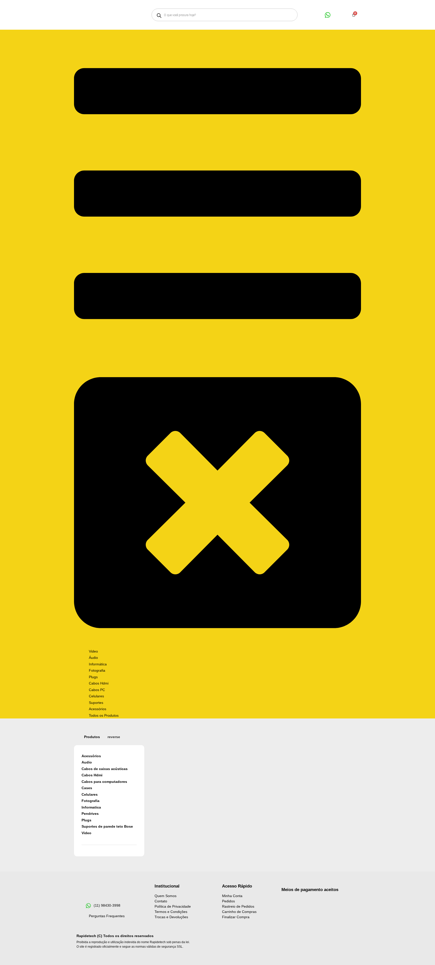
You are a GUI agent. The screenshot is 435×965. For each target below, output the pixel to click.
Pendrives (90, 814)
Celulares (90, 794)
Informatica (91, 807)
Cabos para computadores (104, 782)
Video (86, 833)
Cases (87, 788)
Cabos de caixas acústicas (105, 769)
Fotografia (90, 801)
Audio (87, 762)
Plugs (86, 820)
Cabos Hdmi (92, 775)
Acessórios (91, 756)
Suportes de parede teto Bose (107, 826)
